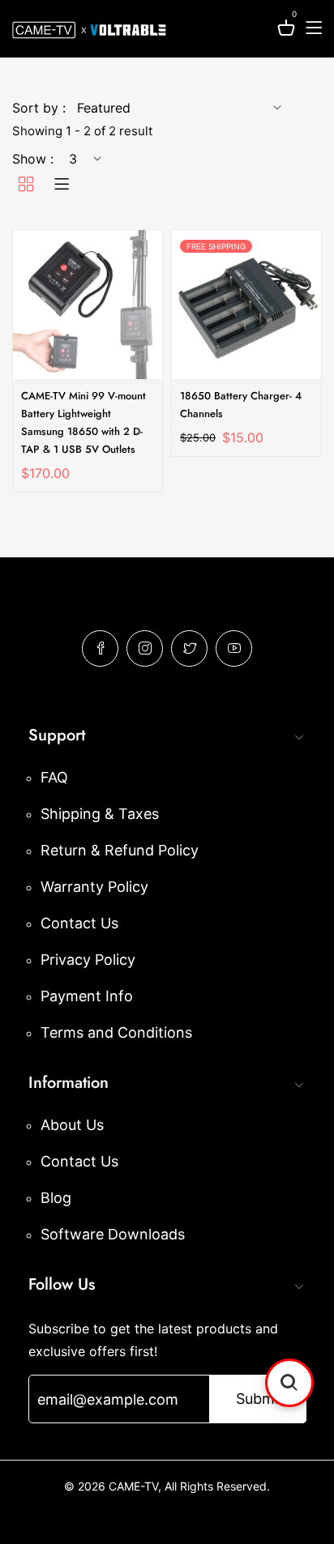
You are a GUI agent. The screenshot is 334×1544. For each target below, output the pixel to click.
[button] (289, 1382)
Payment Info (87, 995)
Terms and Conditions (116, 1032)
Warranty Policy (94, 886)
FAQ (54, 777)
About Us (72, 1124)
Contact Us (79, 923)
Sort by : (39, 108)
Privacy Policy (88, 959)
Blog (56, 1197)
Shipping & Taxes (100, 813)
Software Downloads (113, 1234)
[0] (286, 30)
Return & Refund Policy (120, 850)
